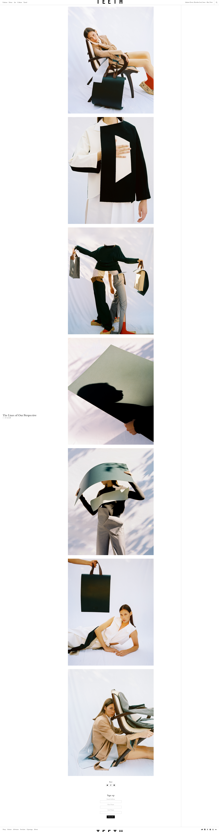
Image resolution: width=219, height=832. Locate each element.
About (36, 829)
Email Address (111, 799)
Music (10, 2)
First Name (111, 804)
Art (15, 2)
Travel (25, 2)
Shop (4, 829)
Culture (19, 2)
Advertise (16, 829)
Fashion (5, 2)
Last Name (111, 810)
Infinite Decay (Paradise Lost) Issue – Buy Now (199, 2)
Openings (30, 829)
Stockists (22, 829)
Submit (9, 829)
